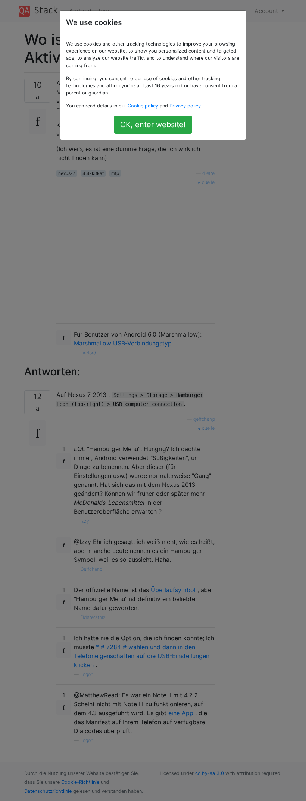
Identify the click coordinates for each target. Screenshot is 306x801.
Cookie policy (143, 106)
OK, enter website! (153, 124)
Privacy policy (185, 106)
